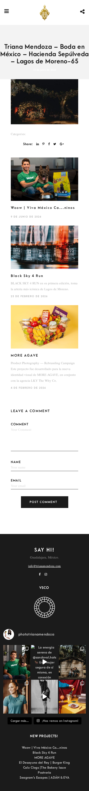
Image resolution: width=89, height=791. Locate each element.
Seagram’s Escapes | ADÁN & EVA (44, 778)
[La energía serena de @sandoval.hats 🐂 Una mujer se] (44, 662)
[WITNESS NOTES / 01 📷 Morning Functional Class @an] (16, 697)
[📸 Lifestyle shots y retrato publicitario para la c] (16, 662)
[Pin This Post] (43, 144)
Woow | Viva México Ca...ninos (43, 208)
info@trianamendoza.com (44, 566)
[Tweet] (54, 144)
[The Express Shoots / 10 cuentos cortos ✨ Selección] (72, 662)
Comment (20, 424)
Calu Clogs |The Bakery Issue (44, 768)
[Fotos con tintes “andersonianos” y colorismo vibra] (72, 697)
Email (16, 480)
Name (16, 462)
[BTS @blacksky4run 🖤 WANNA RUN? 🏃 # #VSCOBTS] (44, 697)
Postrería (44, 773)
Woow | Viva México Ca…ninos (44, 748)
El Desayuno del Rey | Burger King (44, 763)
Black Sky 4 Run (27, 276)
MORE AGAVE (24, 355)
